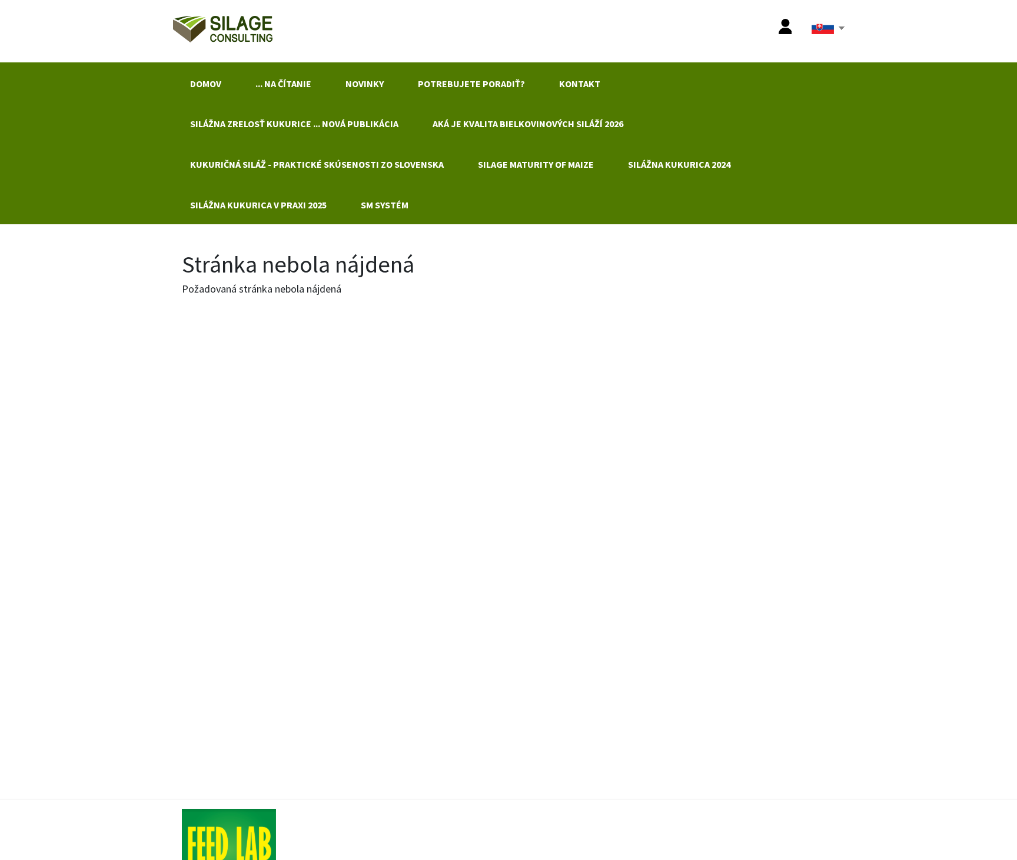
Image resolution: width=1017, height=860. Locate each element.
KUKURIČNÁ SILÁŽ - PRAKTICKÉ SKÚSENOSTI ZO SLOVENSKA (317, 164)
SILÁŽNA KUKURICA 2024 (679, 164)
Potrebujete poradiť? (471, 83)
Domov (205, 83)
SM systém (384, 205)
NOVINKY (364, 83)
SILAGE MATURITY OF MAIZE (536, 164)
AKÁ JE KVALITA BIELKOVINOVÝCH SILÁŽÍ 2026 (528, 124)
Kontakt (579, 83)
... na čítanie (283, 83)
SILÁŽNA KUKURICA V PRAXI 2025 (258, 205)
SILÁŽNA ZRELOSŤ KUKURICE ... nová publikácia (294, 124)
